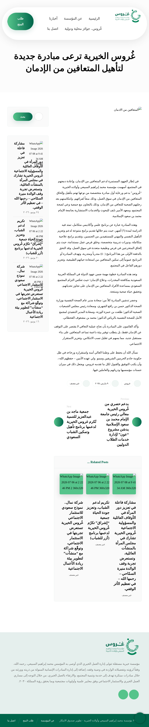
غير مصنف (74, 383)
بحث (22, 116)
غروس (127, 383)
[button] (134, 694)
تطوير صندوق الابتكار (70, 720)
